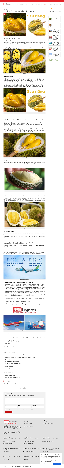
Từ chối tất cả (49, 463)
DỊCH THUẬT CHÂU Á (28, 466)
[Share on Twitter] (23, 388)
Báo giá (51, 4)
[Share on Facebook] (21, 388)
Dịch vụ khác (46, 4)
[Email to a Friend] (24, 388)
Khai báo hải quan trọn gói (28, 426)
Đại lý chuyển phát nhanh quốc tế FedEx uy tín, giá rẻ (13, 383)
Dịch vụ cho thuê (39, 4)
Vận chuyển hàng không (28, 421)
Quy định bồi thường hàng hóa (49, 423)
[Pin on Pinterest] (26, 388)
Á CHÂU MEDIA (13, 466)
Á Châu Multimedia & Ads (20, 466)
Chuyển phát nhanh (24, 4)
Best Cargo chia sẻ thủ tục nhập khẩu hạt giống (12, 385)
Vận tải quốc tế (32, 4)
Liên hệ (57, 4)
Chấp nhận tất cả (57, 463)
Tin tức (54, 4)
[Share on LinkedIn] (28, 388)
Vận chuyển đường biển (28, 423)
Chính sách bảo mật (47, 421)
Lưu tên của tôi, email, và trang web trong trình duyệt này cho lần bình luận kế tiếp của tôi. (21, 409)
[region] (51, 459)
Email (19, 405)
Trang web (34, 405)
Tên (5, 405)
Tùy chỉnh (43, 463)
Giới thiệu (19, 4)
